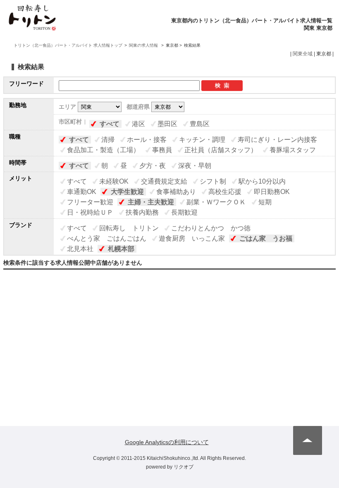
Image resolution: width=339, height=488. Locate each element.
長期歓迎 (184, 212)
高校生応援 (224, 191)
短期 (265, 202)
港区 (138, 123)
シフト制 (213, 181)
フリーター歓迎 (90, 202)
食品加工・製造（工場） (103, 149)
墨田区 (167, 123)
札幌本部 (121, 248)
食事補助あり (176, 191)
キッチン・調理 (202, 139)
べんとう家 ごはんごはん (106, 238)
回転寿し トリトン (129, 228)
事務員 (162, 149)
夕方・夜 (152, 165)
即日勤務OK (272, 191)
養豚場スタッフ (293, 149)
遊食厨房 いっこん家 (192, 238)
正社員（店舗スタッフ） (220, 149)
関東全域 (303, 54)
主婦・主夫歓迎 (151, 202)
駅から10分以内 (262, 181)
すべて (109, 123)
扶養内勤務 (142, 212)
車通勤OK (81, 191)
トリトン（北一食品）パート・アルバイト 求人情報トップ (68, 45)
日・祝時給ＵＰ (90, 212)
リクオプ (183, 467)
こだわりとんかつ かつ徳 (211, 228)
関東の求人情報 (144, 45)
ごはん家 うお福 (265, 238)
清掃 (108, 139)
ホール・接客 (147, 139)
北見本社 (80, 248)
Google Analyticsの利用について (167, 442)
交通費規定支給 (164, 181)
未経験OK (114, 181)
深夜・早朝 (194, 165)
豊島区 (200, 123)
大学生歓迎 (127, 191)
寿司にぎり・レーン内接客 (277, 139)
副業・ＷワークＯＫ (216, 202)
